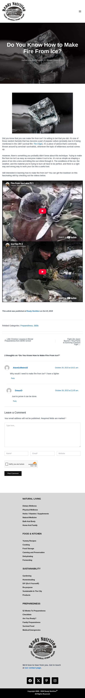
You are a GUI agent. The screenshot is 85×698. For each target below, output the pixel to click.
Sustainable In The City (32, 591)
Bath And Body (29, 521)
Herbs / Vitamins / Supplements (36, 514)
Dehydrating (28, 556)
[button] (30, 680)
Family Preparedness (31, 622)
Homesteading (29, 580)
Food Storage (28, 548)
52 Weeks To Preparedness (34, 611)
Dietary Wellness (30, 506)
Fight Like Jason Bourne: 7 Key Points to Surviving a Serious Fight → (71, 341)
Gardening (27, 576)
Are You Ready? (29, 618)
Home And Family (30, 525)
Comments (39, 60)
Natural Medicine (30, 517)
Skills (36, 325)
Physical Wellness (30, 510)
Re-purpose (28, 587)
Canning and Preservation (34, 552)
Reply (13, 378)
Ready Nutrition (33, 311)
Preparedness (26, 325)
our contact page (33, 668)
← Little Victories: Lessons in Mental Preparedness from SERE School (19, 340)
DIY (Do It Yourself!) (31, 583)
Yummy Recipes (29, 541)
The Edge (37, 144)
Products (26, 595)
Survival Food (28, 626)
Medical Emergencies (32, 630)
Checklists (27, 615)
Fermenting (27, 560)
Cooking (26, 545)
